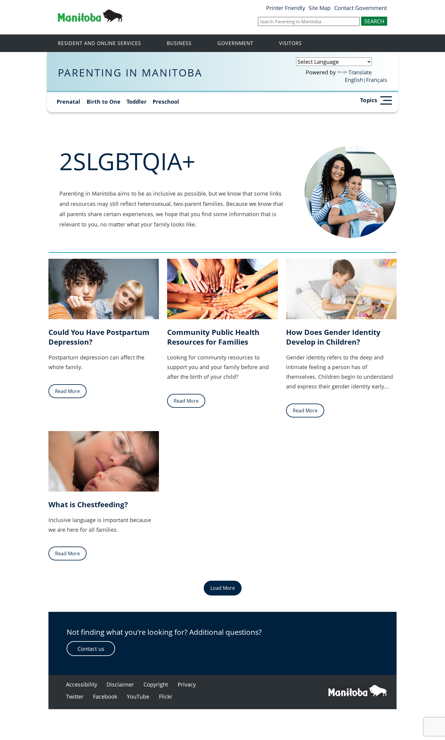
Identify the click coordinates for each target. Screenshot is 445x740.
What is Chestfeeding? (88, 504)
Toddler (137, 101)
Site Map (319, 7)
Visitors (290, 43)
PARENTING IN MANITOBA (130, 72)
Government (235, 43)
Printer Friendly (285, 7)
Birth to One (103, 101)
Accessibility (81, 684)
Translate (360, 72)
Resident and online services (99, 43)
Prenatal (68, 101)
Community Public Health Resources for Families (213, 337)
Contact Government (360, 7)
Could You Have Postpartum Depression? (99, 337)
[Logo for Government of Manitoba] (90, 19)
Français (376, 79)
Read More (67, 391)
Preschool (166, 101)
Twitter (75, 696)
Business (179, 43)
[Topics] (385, 99)
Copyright (155, 684)
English (354, 79)
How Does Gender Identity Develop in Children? (333, 337)
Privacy (187, 684)
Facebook (105, 696)
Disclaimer (120, 684)
